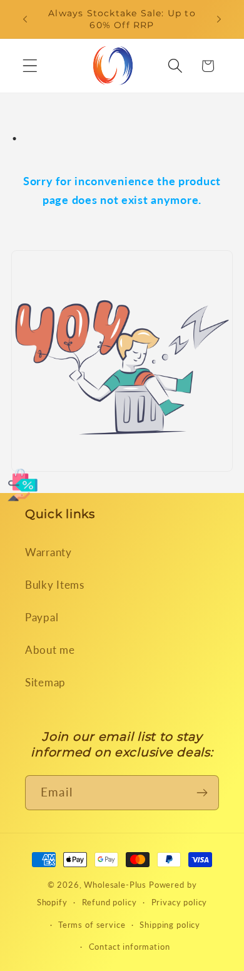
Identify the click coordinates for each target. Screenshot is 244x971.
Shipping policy (170, 925)
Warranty (48, 552)
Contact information (129, 947)
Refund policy (109, 902)
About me (50, 649)
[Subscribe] (201, 792)
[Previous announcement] (25, 19)
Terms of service (91, 925)
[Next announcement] (219, 19)
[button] (30, 66)
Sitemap (45, 682)
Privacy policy (179, 902)
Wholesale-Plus (116, 885)
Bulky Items (54, 584)
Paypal (41, 617)
